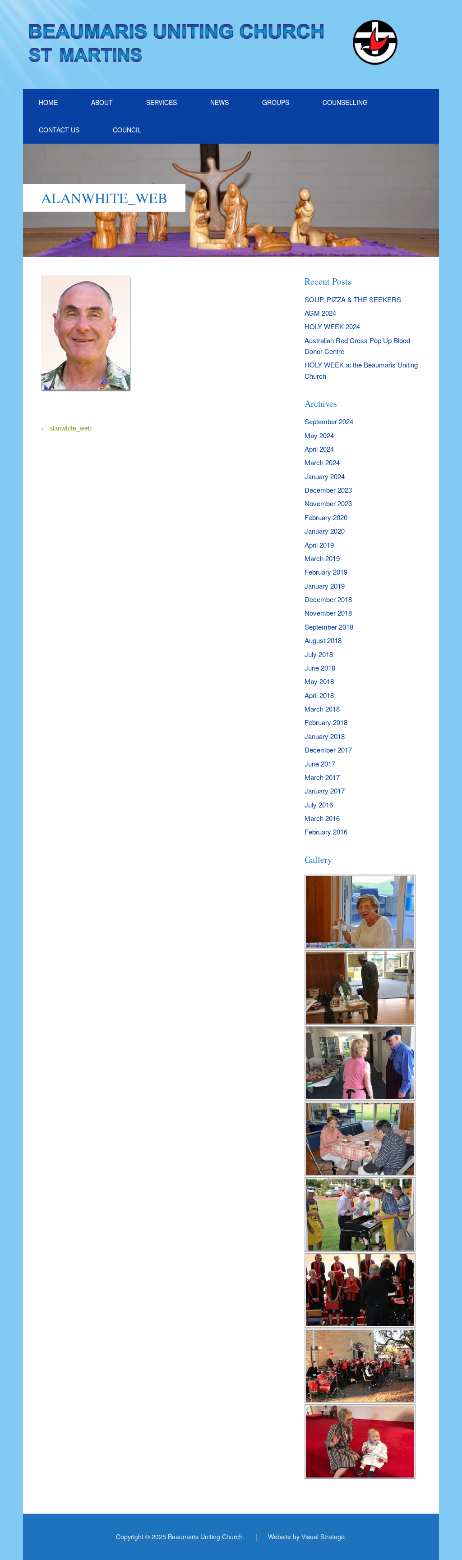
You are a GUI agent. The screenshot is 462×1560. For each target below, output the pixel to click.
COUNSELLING (345, 102)
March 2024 (322, 462)
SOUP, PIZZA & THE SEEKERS (353, 299)
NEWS (219, 102)
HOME (48, 102)
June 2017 (320, 763)
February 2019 (326, 571)
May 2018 (319, 681)
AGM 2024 (320, 312)
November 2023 (328, 503)
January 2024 (325, 476)
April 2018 (319, 695)
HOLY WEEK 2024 (332, 326)
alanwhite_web (66, 427)
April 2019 (319, 544)
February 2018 (326, 722)
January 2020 (325, 530)
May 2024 (319, 435)
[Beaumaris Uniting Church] (215, 60)
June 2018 (320, 667)
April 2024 (319, 448)
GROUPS (275, 102)
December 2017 (328, 749)
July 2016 (319, 804)
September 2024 (329, 421)
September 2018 (329, 626)
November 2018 (328, 612)
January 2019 (325, 585)
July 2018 (319, 654)
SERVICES (161, 102)
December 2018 (328, 599)
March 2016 (322, 818)
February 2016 (326, 831)
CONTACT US (59, 129)
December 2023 (328, 489)
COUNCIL (127, 129)
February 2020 (326, 517)
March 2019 (322, 558)
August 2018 (323, 640)
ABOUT (102, 102)
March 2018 (322, 708)
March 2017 (322, 777)
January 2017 (325, 790)
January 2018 (325, 736)
